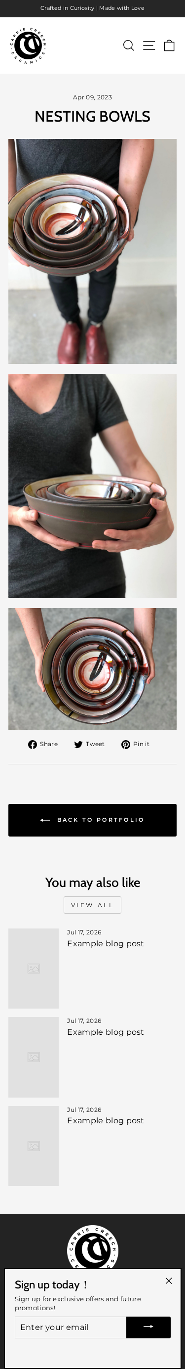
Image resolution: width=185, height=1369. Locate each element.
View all (92, 905)
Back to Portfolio (99, 819)
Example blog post (105, 943)
